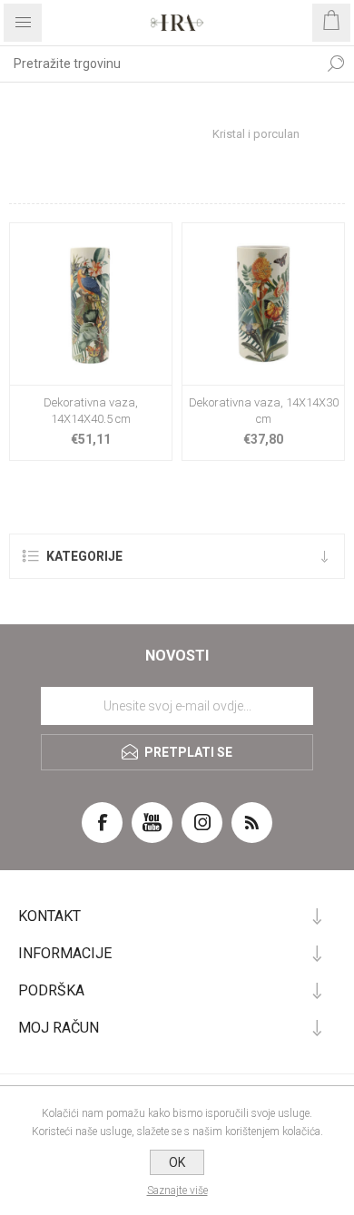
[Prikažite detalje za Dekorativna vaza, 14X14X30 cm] (263, 304)
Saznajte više (177, 1190)
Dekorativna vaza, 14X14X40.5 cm (91, 411)
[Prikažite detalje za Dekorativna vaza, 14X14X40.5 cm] (91, 304)
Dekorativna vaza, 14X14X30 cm (264, 411)
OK (177, 1162)
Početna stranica (98, 105)
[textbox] (159, 63)
